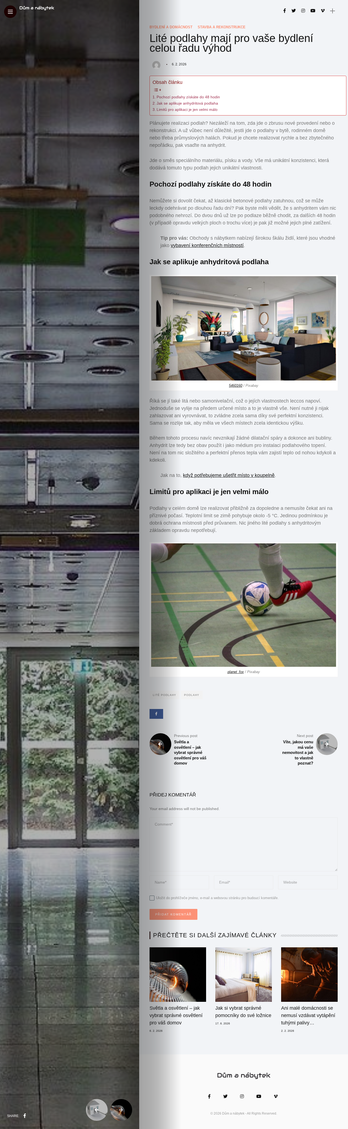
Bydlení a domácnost (171, 27)
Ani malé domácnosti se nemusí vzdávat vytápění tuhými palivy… (308, 1015)
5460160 (235, 386)
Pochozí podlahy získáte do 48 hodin (188, 97)
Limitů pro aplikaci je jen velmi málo (187, 110)
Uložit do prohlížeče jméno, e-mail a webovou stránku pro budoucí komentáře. (217, 898)
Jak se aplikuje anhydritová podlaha (187, 103)
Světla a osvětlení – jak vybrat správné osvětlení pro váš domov (176, 1015)
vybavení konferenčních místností (207, 245)
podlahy (191, 694)
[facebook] (24, 1116)
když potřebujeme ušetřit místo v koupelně (229, 475)
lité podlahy (164, 694)
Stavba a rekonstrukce (222, 27)
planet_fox (236, 672)
